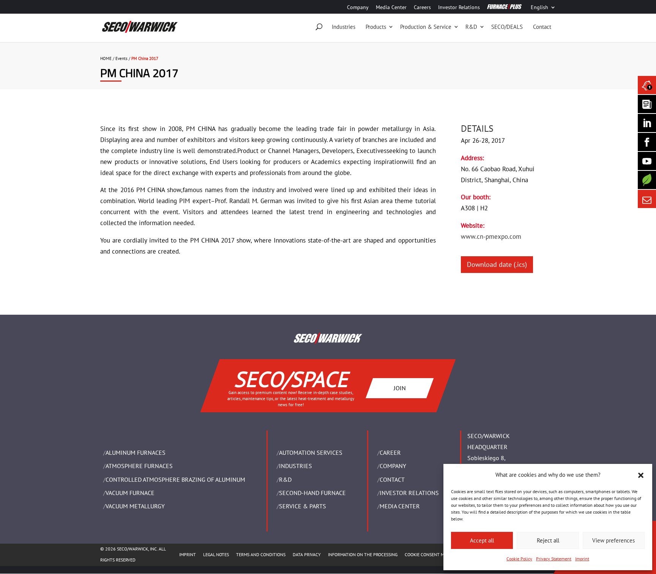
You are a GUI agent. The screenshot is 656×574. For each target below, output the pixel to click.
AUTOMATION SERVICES (310, 452)
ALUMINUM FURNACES (136, 452)
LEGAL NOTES (216, 554)
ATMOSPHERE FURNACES (139, 466)
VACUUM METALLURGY (135, 506)
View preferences (613, 540)
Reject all (548, 540)
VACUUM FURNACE (130, 493)
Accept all (482, 540)
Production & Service (425, 26)
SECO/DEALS (507, 26)
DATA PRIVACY (307, 554)
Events (121, 58)
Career (390, 452)
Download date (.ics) (497, 264)
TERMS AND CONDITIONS (260, 554)
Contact (542, 26)
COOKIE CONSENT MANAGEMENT (437, 554)
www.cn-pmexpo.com (491, 236)
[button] (641, 475)
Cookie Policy (519, 558)
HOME (106, 58)
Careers (422, 8)
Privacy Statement (553, 558)
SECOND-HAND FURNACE (312, 493)
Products (376, 26)
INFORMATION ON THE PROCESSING (362, 554)
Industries (343, 26)
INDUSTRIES (295, 466)
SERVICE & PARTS (302, 506)
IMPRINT (187, 554)
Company (358, 8)
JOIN (400, 388)
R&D (471, 26)
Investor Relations (459, 8)
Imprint (582, 558)
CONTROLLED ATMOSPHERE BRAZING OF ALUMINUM (175, 479)
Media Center (391, 8)
